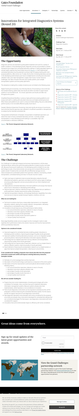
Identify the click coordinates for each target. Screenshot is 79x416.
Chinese (74, 107)
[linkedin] (62, 30)
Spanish (74, 108)
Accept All (62, 407)
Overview (69, 10)
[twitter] (56, 30)
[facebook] (59, 30)
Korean (63, 108)
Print (5, 313)
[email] (64, 30)
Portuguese (68, 108)
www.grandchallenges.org (64, 370)
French (58, 108)
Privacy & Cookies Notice (39, 410)
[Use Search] (76, 10)
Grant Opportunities (25, 10)
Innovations (35, 10)
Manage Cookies (62, 402)
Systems (62, 10)
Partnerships (55, 10)
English (69, 107)
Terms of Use (18, 412)
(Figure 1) (33, 70)
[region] (39, 405)
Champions (45, 10)
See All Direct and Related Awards (64, 83)
